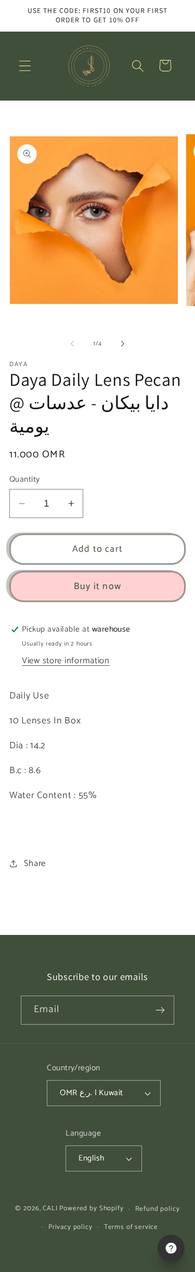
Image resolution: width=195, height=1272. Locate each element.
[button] (25, 65)
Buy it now (97, 586)
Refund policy (157, 1208)
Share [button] (35, 864)
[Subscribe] (160, 1010)
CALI (50, 1208)
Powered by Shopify (91, 1208)
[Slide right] (122, 343)
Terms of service (131, 1227)
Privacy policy (70, 1227)
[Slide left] (72, 343)
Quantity (24, 479)
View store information (66, 661)
